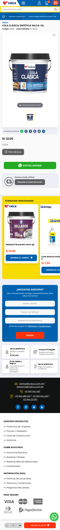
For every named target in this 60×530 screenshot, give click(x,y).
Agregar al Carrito (19, 258)
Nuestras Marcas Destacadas (22, 461)
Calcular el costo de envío (30, 182)
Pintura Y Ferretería (17, 431)
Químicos (11, 440)
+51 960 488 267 (22, 396)
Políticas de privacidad (19, 478)
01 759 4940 (14, 355)
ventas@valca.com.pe (31, 383)
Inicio (3, 16)
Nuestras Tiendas (16, 457)
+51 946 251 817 (30, 399)
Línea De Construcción (18, 435)
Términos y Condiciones (19, 483)
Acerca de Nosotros (17, 452)
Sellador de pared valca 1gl (20, 244)
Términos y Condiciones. (39, 326)
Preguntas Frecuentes (18, 487)
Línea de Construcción (17, 17)
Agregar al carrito (39, 525)
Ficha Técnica (14, 152)
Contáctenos (13, 466)
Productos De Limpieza (18, 426)
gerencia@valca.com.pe (30, 386)
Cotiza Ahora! (32, 165)
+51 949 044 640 (32, 391)
